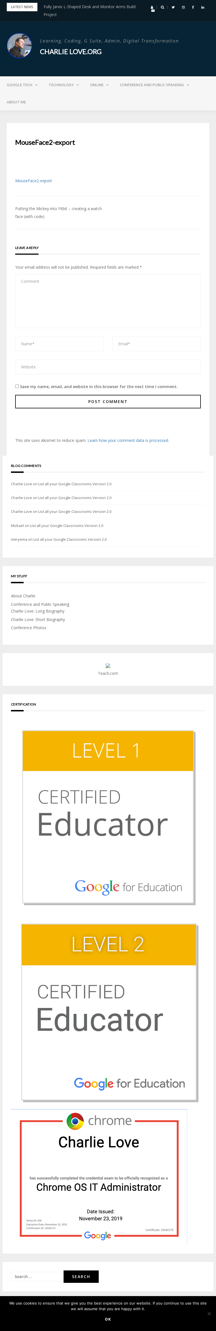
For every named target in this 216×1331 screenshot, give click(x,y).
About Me (16, 101)
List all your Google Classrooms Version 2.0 (74, 483)
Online (97, 84)
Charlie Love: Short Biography (38, 619)
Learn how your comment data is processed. (128, 440)
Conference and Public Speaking (152, 84)
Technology (61, 84)
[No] (209, 1313)
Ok (108, 1319)
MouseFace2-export (33, 180)
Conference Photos (28, 627)
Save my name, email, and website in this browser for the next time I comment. (99, 386)
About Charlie (23, 595)
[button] (152, 7)
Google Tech (19, 84)
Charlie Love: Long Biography (37, 611)
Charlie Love (21, 483)
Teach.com (108, 673)
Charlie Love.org (71, 51)
